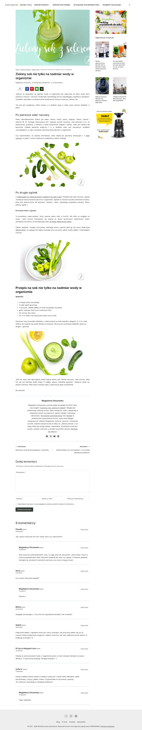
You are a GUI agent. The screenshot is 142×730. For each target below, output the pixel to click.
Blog (58, 722)
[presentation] (102, 50)
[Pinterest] (32, 89)
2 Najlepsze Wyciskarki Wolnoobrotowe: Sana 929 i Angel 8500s (119, 98)
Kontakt (72, 722)
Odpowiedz (84, 529)
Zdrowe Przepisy (25, 69)
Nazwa (19, 499)
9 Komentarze (58, 83)
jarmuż (32, 230)
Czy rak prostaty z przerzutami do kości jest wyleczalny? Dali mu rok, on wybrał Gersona (119, 64)
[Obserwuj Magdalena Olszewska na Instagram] (50, 436)
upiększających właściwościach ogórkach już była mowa (39, 197)
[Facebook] (27, 89)
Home (17, 69)
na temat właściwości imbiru (60, 222)
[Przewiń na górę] (136, 726)
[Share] (42, 89)
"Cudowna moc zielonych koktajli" (52, 408)
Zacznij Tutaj (26, 5)
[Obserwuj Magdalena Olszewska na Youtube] (54, 436)
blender (69, 416)
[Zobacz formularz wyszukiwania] (126, 5)
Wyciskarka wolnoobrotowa (51, 416)
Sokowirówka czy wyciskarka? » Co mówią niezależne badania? (73, 450)
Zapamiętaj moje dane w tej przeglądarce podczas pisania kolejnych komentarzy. (46, 504)
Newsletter (81, 722)
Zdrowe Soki (35, 69)
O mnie (64, 722)
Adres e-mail (47, 499)
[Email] (37, 89)
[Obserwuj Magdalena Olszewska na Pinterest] (58, 436)
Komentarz (21, 472)
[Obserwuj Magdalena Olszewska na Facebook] (47, 436)
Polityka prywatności (107, 726)
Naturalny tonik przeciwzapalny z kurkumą (32, 448)
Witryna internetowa (75, 499)
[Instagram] (71, 716)
